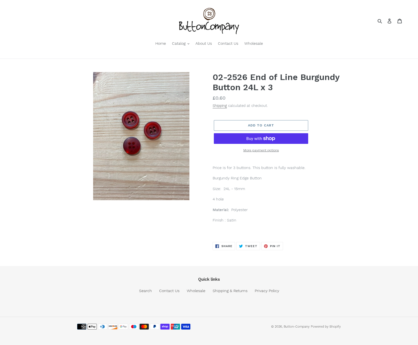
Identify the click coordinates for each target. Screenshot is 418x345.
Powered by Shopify (326, 326)
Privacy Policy (267, 290)
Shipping (220, 105)
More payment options (261, 150)
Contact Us (169, 290)
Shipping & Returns (230, 290)
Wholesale (196, 290)
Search (145, 290)
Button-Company (297, 326)
